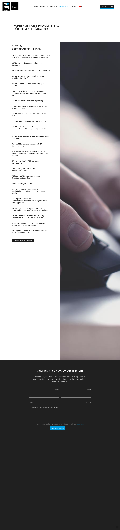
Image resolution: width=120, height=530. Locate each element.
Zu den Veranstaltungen (21, 240)
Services (52, 6)
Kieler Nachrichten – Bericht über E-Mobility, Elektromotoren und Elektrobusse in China (28, 217)
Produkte (43, 6)
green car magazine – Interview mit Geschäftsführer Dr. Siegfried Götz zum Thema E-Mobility (30, 191)
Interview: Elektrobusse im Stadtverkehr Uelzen (29, 121)
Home (36, 6)
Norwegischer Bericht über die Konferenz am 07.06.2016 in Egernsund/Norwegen (28, 224)
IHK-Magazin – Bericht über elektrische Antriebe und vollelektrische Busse (29, 232)
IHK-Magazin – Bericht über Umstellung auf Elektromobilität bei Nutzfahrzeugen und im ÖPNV (30, 209)
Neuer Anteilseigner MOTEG (22, 184)
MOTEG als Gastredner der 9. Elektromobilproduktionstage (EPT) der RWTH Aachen (29, 129)
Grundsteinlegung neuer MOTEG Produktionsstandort (23, 170)
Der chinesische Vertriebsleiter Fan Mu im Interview (31, 71)
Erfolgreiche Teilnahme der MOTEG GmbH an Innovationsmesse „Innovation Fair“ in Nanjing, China (29, 93)
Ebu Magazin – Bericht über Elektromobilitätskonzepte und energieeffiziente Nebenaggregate (29, 201)
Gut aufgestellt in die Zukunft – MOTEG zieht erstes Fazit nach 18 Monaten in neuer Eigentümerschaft (31, 57)
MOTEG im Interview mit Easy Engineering (27, 101)
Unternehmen (63, 6)
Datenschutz (80, 424)
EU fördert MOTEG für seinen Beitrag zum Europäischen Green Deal (27, 177)
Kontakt (74, 6)
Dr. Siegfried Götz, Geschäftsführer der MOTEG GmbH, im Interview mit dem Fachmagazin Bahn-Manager (30, 154)
